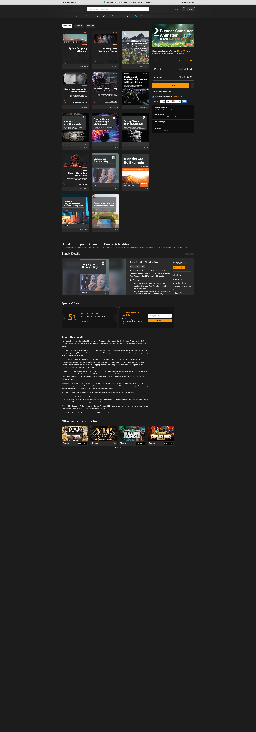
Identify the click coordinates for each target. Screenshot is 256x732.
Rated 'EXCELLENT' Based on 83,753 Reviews (138, 2)
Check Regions (177, 96)
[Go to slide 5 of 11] (118, 447)
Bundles (89, 16)
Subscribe (160, 320)
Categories (77, 16)
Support (191, 16)
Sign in (177, 9)
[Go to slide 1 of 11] (115, 447)
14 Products (67, 26)
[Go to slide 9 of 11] (120, 447)
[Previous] (187, 254)
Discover (65, 16)
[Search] (147, 9)
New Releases (117, 16)
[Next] (192, 254)
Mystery (129, 16)
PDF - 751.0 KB (179, 267)
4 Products (90, 26)
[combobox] (130, 9)
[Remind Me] (192, 86)
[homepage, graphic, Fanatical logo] (73, 9)
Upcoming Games (102, 16)
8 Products (79, 26)
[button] (69, 2)
